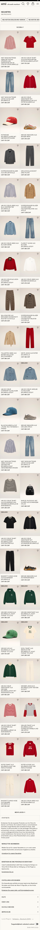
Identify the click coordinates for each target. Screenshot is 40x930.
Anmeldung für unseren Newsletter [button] (11, 853)
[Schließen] (37, 0)
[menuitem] (10, 3)
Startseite (5, 818)
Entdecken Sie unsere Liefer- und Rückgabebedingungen (18, 890)
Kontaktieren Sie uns (7, 872)
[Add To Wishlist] (18, 32)
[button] (24, 924)
